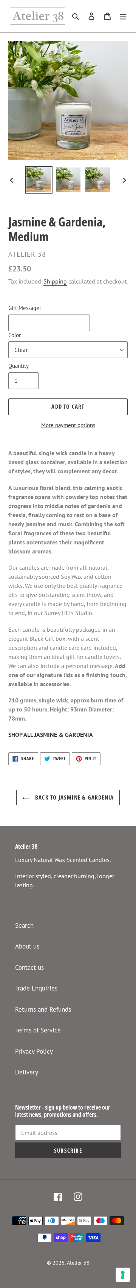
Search (24, 925)
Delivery (26, 1072)
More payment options (68, 425)
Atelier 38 (78, 1262)
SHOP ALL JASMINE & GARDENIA (50, 734)
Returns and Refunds (43, 1009)
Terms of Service (38, 1030)
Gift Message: (24, 308)
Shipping (55, 281)
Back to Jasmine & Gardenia (74, 797)
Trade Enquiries (36, 988)
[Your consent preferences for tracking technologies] (123, 1275)
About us (27, 946)
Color (14, 335)
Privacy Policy (34, 1051)
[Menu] (123, 16)
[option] (38, 179)
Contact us (29, 967)
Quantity (18, 365)
